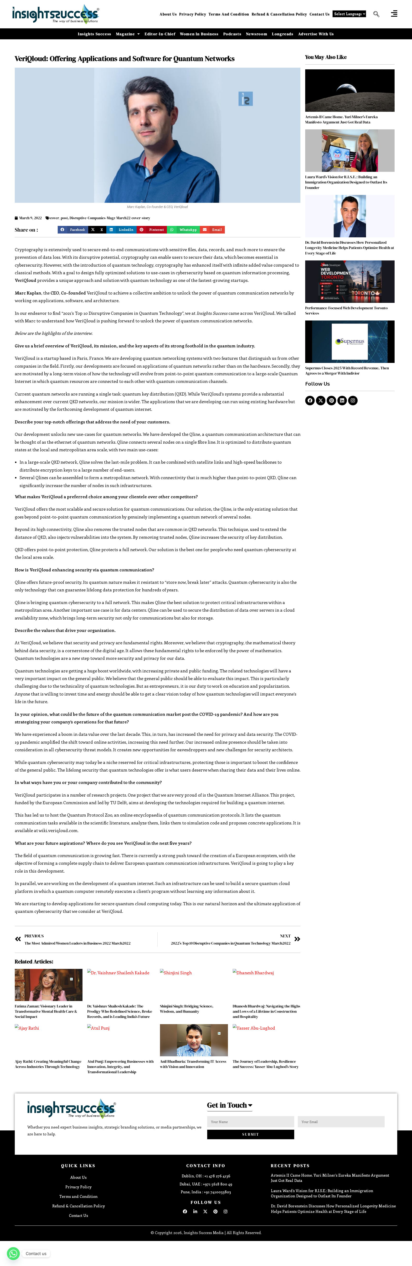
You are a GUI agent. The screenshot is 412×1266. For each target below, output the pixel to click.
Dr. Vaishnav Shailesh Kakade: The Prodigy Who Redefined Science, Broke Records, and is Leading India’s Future (119, 1011)
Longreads (282, 33)
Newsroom (256, 33)
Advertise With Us (316, 33)
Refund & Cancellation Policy (279, 14)
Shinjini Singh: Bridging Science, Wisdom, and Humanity (186, 1008)
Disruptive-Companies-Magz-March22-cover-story (110, 217)
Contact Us (320, 14)
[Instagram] (353, 400)
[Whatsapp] (13, 1253)
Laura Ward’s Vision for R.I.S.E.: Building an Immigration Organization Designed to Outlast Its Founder (346, 182)
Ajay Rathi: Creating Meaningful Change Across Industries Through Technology (48, 1064)
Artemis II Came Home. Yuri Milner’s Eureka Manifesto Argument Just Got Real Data (341, 119)
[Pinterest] (331, 400)
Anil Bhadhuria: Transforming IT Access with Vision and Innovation (193, 1064)
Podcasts (232, 33)
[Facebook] (310, 400)
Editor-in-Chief (160, 33)
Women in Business (199, 33)
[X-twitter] (320, 400)
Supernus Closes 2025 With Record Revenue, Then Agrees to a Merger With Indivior (347, 370)
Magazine (125, 33)
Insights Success (94, 33)
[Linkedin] (342, 400)
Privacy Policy (192, 14)
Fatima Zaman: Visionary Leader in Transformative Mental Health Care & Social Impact (46, 1011)
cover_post (59, 217)
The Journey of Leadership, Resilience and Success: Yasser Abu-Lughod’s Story (266, 1064)
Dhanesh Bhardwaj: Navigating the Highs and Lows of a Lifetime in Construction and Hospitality (266, 1011)
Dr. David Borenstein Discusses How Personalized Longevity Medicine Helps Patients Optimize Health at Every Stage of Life (349, 248)
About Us (168, 14)
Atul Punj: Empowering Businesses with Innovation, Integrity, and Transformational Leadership (120, 1067)
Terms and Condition (229, 14)
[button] (374, 14)
